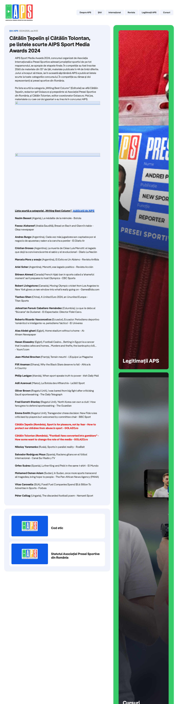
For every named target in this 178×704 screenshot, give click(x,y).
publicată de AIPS (83, 210)
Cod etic (57, 526)
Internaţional (115, 12)
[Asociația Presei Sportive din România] (19, 12)
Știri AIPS (13, 31)
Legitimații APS (149, 12)
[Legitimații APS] (144, 199)
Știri (100, 12)
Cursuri (166, 12)
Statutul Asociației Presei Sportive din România (57, 554)
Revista (131, 12)
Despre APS (85, 12)
